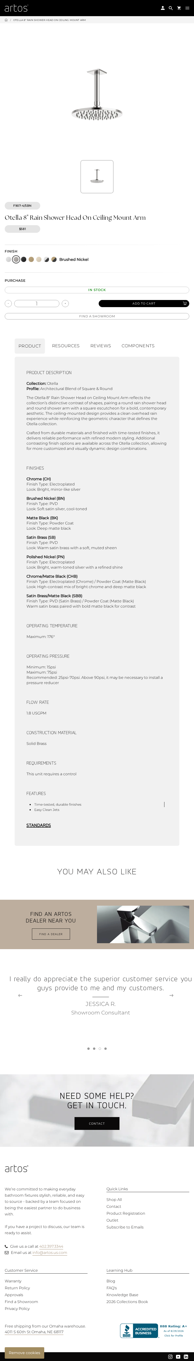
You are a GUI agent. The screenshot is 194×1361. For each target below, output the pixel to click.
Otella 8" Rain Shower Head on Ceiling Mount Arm (49, 20)
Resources (66, 345)
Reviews (100, 345)
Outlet (112, 1220)
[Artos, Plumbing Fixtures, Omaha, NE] (154, 1330)
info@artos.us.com (49, 1252)
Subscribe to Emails (125, 1227)
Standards (38, 825)
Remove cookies (24, 1353)
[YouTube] (178, 1356)
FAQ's (111, 1288)
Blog (110, 1281)
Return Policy (17, 1288)
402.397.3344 (51, 1246)
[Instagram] (170, 1356)
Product (29, 346)
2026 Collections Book (127, 1301)
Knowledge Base (122, 1295)
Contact (97, 1123)
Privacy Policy (17, 1308)
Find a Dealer (51, 934)
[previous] (20, 995)
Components (138, 345)
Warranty (13, 1281)
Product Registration (125, 1213)
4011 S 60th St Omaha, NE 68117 (34, 1332)
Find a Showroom (97, 316)
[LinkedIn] (186, 1356)
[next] (171, 995)
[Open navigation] (187, 8)
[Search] (171, 8)
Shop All (114, 1199)
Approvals (14, 1295)
